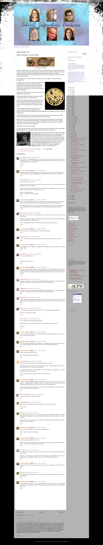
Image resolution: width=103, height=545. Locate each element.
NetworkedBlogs (76, 294)
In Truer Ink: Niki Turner (75, 278)
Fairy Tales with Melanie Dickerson (78, 189)
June (72, 127)
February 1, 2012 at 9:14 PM (32, 472)
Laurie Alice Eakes (24, 361)
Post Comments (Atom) (28, 515)
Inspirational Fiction (76, 298)
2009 (71, 199)
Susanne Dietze (23, 402)
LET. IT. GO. (73, 192)
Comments (72, 219)
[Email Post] (44, 149)
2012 (71, 114)
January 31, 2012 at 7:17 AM (34, 179)
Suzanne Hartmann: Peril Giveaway (78, 150)
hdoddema (56, 541)
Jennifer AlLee (23, 279)
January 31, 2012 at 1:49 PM (34, 318)
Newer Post (19, 512)
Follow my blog (77, 302)
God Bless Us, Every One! (76, 174)
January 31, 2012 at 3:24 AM (34, 157)
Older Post (61, 512)
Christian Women (76, 300)
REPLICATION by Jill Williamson (77, 144)
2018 (71, 103)
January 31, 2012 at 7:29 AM (39, 199)
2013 (71, 112)
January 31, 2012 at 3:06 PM (39, 350)
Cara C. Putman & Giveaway (76, 177)
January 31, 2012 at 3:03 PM (39, 332)
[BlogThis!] (47, 149)
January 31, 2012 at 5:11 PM (39, 379)
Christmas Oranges (73, 272)
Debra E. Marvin (23, 179)
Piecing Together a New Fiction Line (78, 167)
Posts (71, 216)
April (72, 131)
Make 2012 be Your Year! (76, 190)
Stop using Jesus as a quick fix (75, 279)
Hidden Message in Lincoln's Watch (78, 138)
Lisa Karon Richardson (29, 150)
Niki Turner (22, 412)
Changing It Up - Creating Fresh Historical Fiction (77, 163)
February (73, 134)
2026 (71, 89)
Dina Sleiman (23, 297)
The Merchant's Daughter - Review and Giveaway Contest (78, 183)
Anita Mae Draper (72, 225)
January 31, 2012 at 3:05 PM (39, 341)
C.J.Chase (70, 226)
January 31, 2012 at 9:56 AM (33, 236)
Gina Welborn (71, 233)
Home (41, 512)
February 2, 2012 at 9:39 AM (39, 481)
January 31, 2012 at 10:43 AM (34, 254)
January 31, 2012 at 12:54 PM (34, 308)
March (72, 132)
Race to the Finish (74, 148)
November (73, 118)
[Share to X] (49, 149)
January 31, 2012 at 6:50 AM (39, 170)
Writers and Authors (76, 299)
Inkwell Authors (71, 60)
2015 (71, 109)
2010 (71, 197)
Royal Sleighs (73, 165)
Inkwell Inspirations (76, 296)
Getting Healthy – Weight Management (75, 158)
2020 (71, 100)
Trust (71, 175)
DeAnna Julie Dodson (25, 394)
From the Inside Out (74, 169)
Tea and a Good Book (74, 274)
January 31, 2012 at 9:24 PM (39, 438)
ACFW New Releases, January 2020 (76, 275)
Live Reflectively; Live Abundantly (77, 155)
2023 (71, 94)
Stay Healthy (73, 185)
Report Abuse (71, 202)
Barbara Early (23, 236)
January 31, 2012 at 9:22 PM (39, 427)
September (73, 121)
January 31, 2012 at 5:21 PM (37, 394)
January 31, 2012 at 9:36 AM (33, 213)
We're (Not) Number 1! (75, 143)
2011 (71, 195)
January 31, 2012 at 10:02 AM (39, 244)
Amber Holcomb (24, 157)
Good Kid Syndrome (74, 160)
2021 (71, 98)
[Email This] (46, 149)
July (72, 125)
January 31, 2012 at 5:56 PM (34, 402)
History (21, 150)
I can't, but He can (74, 187)
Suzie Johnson (23, 213)
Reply (21, 166)
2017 (71, 105)
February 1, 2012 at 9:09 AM (39, 463)
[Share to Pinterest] (51, 149)
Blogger (66, 541)
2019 (71, 101)
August (72, 123)
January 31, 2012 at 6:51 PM (32, 412)
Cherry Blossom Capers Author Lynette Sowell (77, 141)
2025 (71, 91)
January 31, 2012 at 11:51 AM (33, 279)
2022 (71, 96)
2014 (71, 111)
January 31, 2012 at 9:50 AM (39, 228)
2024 (71, 92)
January (72, 136)
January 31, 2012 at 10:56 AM (39, 267)
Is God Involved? (74, 154)
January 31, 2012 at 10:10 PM (32, 449)
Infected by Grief (74, 146)
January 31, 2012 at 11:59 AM (33, 297)
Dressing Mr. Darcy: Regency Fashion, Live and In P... (76, 180)
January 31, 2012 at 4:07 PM (35, 361)
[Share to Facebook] (50, 149)
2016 (71, 107)
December (73, 116)
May (72, 129)
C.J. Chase (22, 449)
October (72, 120)
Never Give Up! (73, 152)
